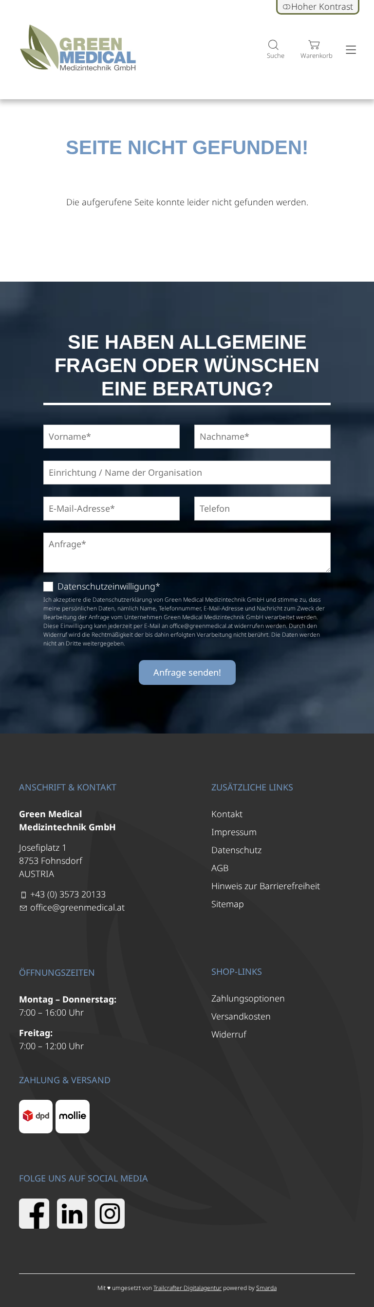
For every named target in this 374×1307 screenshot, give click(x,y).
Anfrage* (63, 532)
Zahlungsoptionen (248, 998)
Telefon (211, 496)
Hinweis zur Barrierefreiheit (265, 886)
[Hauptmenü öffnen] (351, 50)
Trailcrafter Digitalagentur (187, 1288)
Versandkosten (241, 1016)
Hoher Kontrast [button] (322, 6)
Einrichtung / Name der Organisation (106, 461)
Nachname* (219, 425)
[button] (273, 50)
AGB (219, 868)
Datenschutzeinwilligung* (108, 586)
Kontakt (227, 814)
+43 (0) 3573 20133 (68, 894)
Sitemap (227, 904)
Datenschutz (236, 850)
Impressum (234, 832)
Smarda (266, 1288)
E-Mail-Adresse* (74, 496)
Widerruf (228, 1034)
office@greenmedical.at (77, 907)
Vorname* (65, 425)
